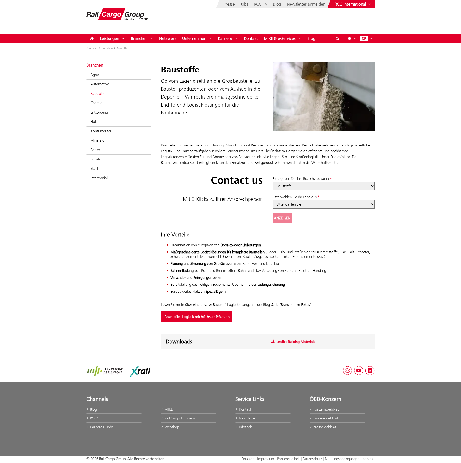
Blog (277, 4)
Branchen (139, 38)
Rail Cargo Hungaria (179, 418)
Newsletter (247, 418)
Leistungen (109, 38)
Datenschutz (312, 459)
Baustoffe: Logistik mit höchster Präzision (197, 316)
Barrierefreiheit (288, 459)
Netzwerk (167, 38)
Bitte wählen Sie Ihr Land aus (295, 197)
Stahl (94, 168)
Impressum (265, 459)
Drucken (248, 459)
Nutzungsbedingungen (342, 459)
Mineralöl (98, 140)
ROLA (94, 418)
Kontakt (251, 38)
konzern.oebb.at (325, 409)
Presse (229, 4)
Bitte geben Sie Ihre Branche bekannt (301, 178)
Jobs (244, 4)
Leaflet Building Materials (295, 341)
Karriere (225, 38)
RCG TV (260, 4)
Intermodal (99, 178)
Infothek (245, 427)
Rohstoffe (98, 159)
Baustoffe (121, 48)
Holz (94, 121)
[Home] (91, 38)
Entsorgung (99, 112)
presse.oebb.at (324, 427)
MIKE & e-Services (280, 38)
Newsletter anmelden (306, 4)
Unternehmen (194, 38)
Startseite (92, 48)
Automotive (100, 84)
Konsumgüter (101, 131)
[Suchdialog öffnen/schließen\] (337, 38)
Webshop (171, 427)
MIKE (168, 409)
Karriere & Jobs (101, 427)
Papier (95, 149)
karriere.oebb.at (325, 418)
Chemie (96, 103)
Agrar (95, 74)
